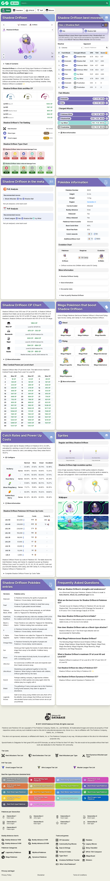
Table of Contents (11, 64)
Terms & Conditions (80, 875)
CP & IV (31, 10)
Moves (51, 10)
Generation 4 (91, 202)
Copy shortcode (70, 460)
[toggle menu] (107, 3)
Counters (19, 10)
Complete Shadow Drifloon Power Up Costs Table (22, 573)
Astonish (68, 61)
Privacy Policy (6, 875)
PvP (41, 10)
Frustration (81, 83)
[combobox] (63, 3)
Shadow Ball (91, 31)
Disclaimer (41, 875)
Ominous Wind (82, 65)
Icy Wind (80, 74)
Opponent (87, 44)
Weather (61, 44)
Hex (63, 31)
